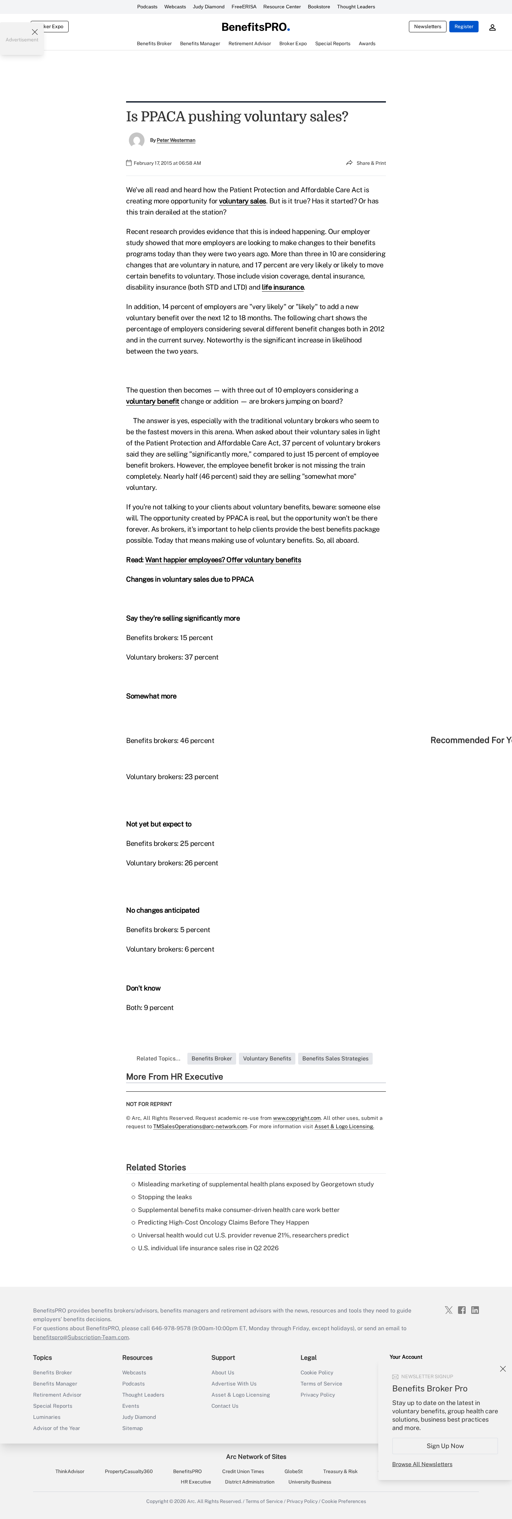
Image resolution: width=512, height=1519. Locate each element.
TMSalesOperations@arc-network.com (200, 1126)
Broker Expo (49, 26)
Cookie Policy (317, 1372)
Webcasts (175, 6)
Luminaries (47, 1417)
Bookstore (319, 6)
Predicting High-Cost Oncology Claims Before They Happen (223, 1222)
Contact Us (225, 1406)
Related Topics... (158, 1058)
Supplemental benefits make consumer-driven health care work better (239, 1209)
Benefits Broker (52, 1372)
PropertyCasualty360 (129, 1471)
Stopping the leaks (165, 1197)
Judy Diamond (209, 6)
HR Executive (196, 1482)
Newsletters (427, 26)
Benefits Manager (55, 1384)
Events (130, 1406)
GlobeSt (294, 1471)
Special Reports (52, 1406)
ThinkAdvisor (69, 1471)
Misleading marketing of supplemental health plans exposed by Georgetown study (256, 1184)
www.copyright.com (297, 1118)
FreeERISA (244, 6)
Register (464, 26)
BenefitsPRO (187, 1471)
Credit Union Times (243, 1471)
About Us (222, 1372)
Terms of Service (321, 1384)
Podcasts (147, 6)
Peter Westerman (176, 140)
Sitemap (132, 1428)
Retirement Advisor (57, 1395)
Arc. (191, 1501)
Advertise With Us (234, 1384)
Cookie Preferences (343, 1501)
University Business (309, 1482)
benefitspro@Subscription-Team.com (81, 1337)
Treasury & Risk (340, 1471)
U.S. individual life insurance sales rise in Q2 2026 (208, 1248)
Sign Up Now (445, 1445)
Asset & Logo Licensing (240, 1395)
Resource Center (282, 6)
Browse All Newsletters (422, 1464)
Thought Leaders (356, 6)
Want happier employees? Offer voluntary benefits (223, 560)
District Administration (249, 1482)
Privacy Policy (318, 1395)
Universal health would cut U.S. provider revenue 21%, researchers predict (243, 1235)
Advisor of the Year (56, 1428)
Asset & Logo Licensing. (344, 1126)
